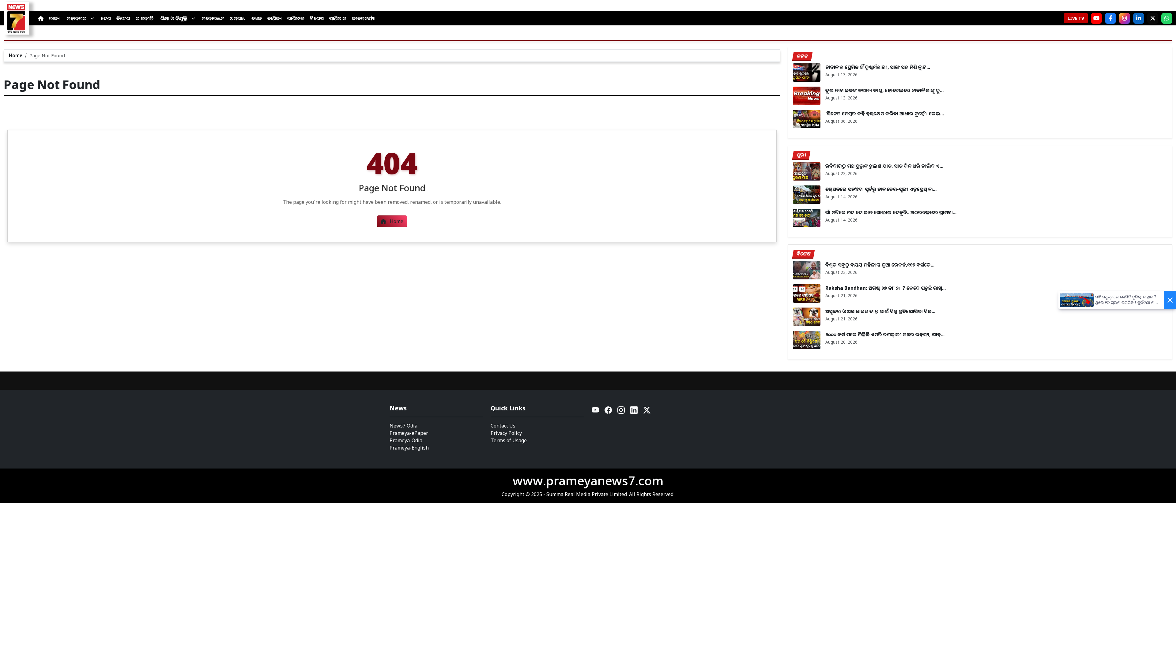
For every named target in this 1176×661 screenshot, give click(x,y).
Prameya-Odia (406, 440)
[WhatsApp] (1166, 18)
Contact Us (503, 425)
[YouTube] (596, 411)
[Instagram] (1124, 18)
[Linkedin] (634, 411)
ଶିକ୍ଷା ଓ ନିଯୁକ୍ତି (173, 18)
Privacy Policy (506, 433)
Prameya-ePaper (409, 433)
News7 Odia (403, 425)
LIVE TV (1076, 18)
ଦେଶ (106, 18)
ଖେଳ (256, 18)
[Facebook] (1110, 18)
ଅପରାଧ (238, 18)
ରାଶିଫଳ (295, 18)
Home (15, 55)
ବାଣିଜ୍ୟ (274, 18)
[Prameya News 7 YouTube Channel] (1096, 18)
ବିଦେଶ (123, 18)
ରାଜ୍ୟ (54, 18)
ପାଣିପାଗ (337, 18)
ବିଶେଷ (317, 18)
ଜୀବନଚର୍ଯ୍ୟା (363, 18)
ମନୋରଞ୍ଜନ (213, 18)
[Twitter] (646, 411)
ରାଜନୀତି (144, 18)
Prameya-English (409, 447)
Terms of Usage (509, 440)
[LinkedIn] (1138, 18)
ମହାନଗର (76, 18)
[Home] (40, 18)
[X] (1152, 18)
